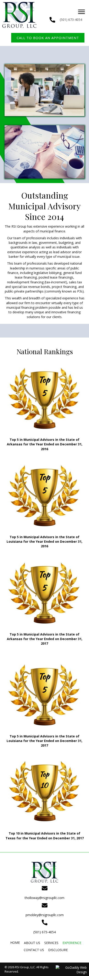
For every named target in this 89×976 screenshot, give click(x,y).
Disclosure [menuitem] (58, 950)
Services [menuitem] (51, 943)
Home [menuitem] (15, 942)
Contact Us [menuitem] (34, 950)
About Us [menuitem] (32, 943)
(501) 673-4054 (71, 19)
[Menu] (81, 12)
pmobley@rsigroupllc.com (45, 915)
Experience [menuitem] (72, 943)
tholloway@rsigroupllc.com (44, 898)
